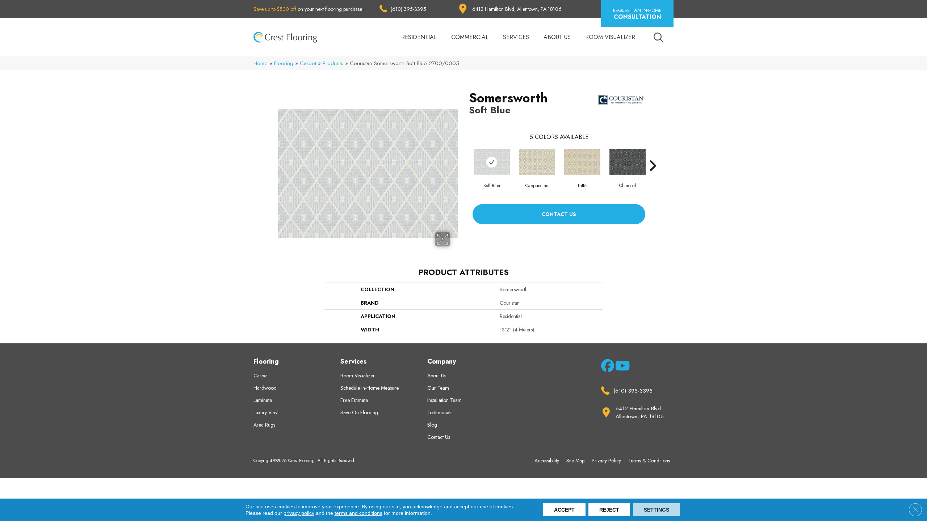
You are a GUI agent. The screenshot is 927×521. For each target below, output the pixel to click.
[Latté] (582, 162)
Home (260, 63)
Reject (609, 510)
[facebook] (606, 367)
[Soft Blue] (492, 162)
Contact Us (559, 214)
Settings (656, 510)
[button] (637, 13)
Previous (465, 154)
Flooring (283, 63)
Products (333, 63)
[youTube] (620, 367)
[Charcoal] (627, 162)
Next (652, 154)
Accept (564, 510)
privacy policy (299, 513)
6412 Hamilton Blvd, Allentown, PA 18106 (517, 9)
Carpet (308, 63)
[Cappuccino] (537, 162)
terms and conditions (358, 513)
